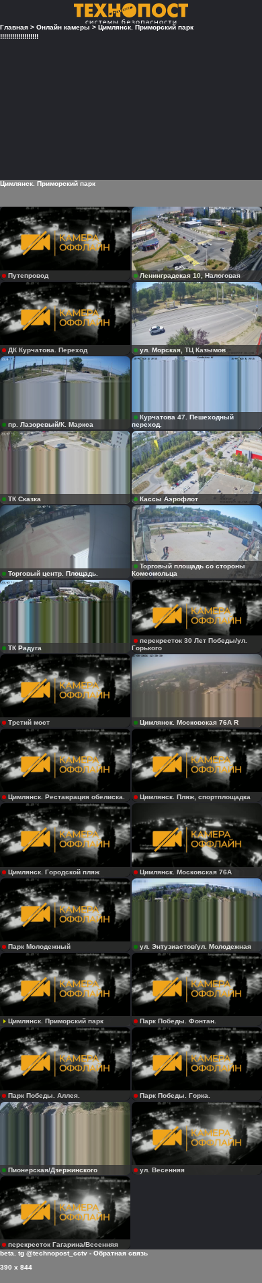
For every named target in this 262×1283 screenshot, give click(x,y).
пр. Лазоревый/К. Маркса (50, 424)
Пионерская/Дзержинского (52, 1170)
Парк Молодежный (39, 946)
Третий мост (29, 722)
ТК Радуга (25, 648)
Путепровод (28, 275)
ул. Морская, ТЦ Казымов (183, 350)
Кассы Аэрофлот (169, 499)
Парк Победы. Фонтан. (178, 1021)
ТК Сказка (24, 499)
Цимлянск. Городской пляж (53, 872)
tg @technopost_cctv (52, 1253)
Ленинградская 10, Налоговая (190, 275)
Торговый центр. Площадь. (53, 573)
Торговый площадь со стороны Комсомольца (188, 569)
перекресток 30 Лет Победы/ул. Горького (189, 644)
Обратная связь (120, 1253)
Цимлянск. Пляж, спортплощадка (195, 797)
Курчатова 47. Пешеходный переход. (183, 420)
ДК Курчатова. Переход (47, 350)
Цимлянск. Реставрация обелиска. (66, 797)
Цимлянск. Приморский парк (55, 1021)
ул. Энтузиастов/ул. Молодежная (195, 946)
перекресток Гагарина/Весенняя (63, 1244)
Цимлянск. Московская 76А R (189, 722)
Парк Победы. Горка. (175, 1095)
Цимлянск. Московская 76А (186, 872)
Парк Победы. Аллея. (44, 1095)
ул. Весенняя (162, 1170)
